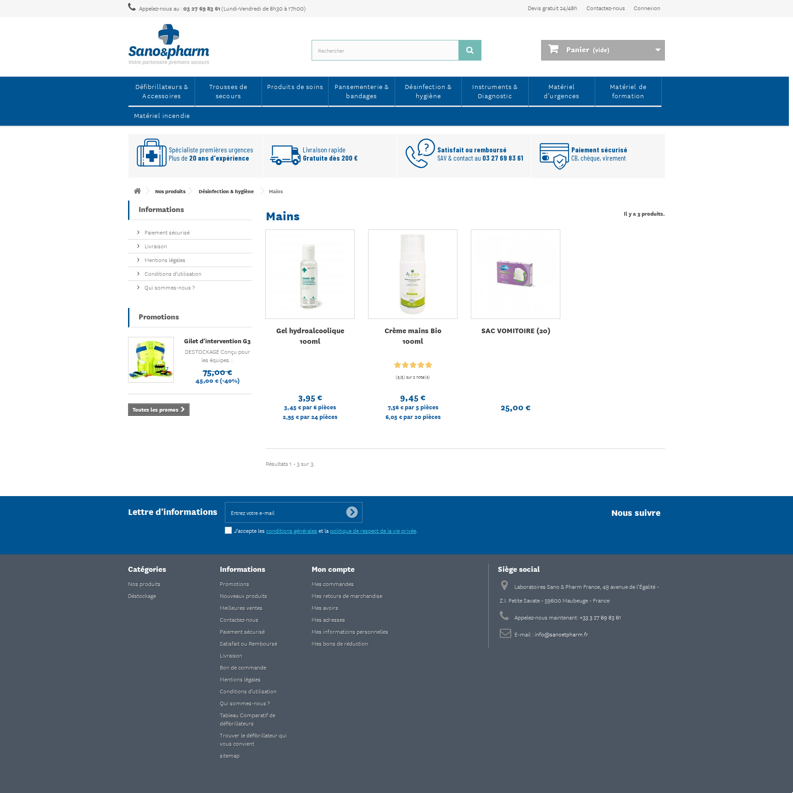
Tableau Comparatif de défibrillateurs (247, 718)
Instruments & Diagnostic (495, 91)
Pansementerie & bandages (362, 91)
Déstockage (142, 595)
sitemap (230, 755)
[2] (405, 365)
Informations (161, 208)
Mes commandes (333, 583)
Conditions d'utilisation (172, 273)
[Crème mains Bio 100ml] (413, 274)
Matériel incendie (162, 115)
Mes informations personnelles (350, 631)
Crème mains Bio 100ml (413, 335)
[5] (428, 365)
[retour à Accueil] (137, 190)
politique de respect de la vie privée (373, 530)
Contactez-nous (605, 7)
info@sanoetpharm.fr (561, 634)
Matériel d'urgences (561, 91)
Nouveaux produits (243, 595)
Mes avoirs (325, 607)
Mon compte (333, 568)
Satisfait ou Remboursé (248, 643)
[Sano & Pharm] (213, 44)
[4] (421, 365)
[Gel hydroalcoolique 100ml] (310, 274)
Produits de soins (295, 86)
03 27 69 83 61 (201, 8)
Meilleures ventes (241, 607)
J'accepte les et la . (326, 530)
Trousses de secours (228, 91)
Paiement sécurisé (166, 232)
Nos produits (144, 583)
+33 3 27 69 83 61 (600, 617)
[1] (397, 365)
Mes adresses (328, 619)
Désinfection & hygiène (428, 91)
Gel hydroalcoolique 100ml (310, 335)
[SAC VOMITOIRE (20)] (515, 274)
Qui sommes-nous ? (169, 287)
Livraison (155, 245)
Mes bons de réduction (340, 643)
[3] (413, 365)
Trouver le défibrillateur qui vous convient (253, 739)
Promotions (159, 316)
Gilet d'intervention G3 (217, 341)
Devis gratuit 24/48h (552, 7)
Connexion (647, 7)
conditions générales (291, 530)
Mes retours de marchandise (347, 595)
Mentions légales (164, 259)
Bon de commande (243, 667)
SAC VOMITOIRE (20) (515, 330)
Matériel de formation (628, 91)
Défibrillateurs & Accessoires (162, 91)
